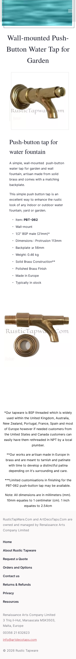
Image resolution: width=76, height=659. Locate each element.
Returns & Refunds (17, 584)
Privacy (8, 593)
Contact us (11, 576)
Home (7, 542)
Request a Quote (15, 559)
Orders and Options (17, 567)
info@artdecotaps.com (20, 640)
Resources (11, 602)
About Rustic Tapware (19, 550)
